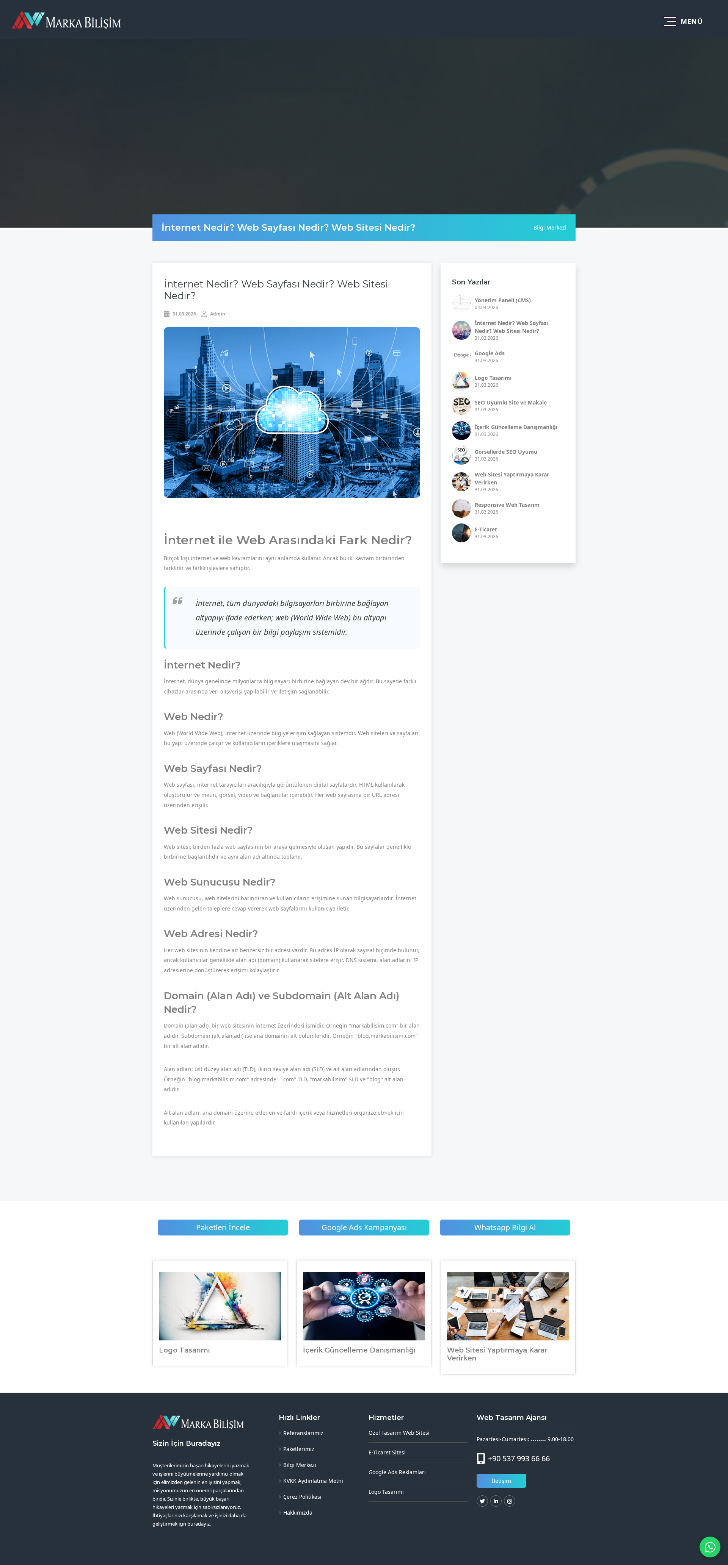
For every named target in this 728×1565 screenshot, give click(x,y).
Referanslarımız (303, 1433)
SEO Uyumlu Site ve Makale (511, 402)
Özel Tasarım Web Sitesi (399, 1432)
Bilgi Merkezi (549, 227)
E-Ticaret (486, 529)
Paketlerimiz (298, 1449)
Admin (217, 314)
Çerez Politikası (302, 1496)
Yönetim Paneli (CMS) (503, 300)
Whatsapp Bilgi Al (505, 1227)
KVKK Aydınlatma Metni (313, 1480)
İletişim (501, 1481)
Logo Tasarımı (493, 377)
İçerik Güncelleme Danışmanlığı (516, 427)
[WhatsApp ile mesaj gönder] (710, 1547)
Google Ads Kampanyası (364, 1227)
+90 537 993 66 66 (519, 1458)
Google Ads (490, 353)
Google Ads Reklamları (397, 1472)
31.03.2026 (183, 314)
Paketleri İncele (223, 1227)
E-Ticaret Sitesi (387, 1452)
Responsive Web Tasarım (507, 504)
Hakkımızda (297, 1512)
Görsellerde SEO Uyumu (506, 451)
